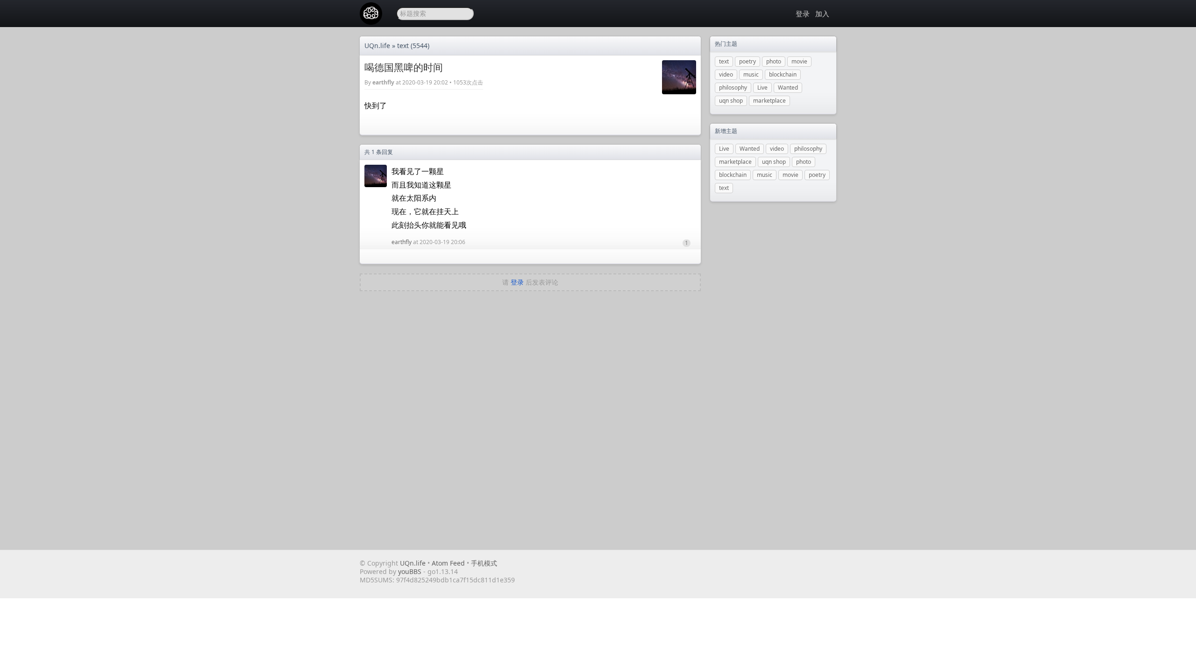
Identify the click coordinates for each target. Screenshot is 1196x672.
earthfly (383, 82)
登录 (803, 13)
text (403, 45)
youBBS (410, 571)
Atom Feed (448, 563)
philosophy (733, 87)
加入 (822, 13)
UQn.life (377, 45)
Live (762, 87)
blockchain (783, 74)
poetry (747, 61)
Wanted (788, 87)
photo (773, 61)
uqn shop (731, 101)
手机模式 (484, 563)
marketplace (769, 101)
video (726, 74)
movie (799, 61)
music (751, 74)
